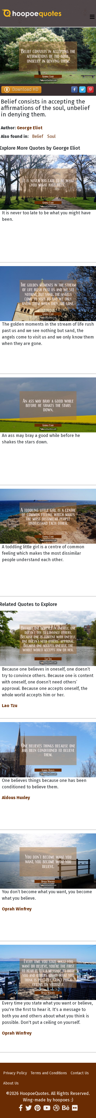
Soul (51, 136)
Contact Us (80, 1073)
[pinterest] (37, 1108)
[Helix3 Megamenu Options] (92, 17)
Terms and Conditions (49, 1073)
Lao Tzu (9, 705)
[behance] (65, 1108)
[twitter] (28, 1108)
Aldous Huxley (16, 797)
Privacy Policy (15, 1073)
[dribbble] (56, 1108)
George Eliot (29, 127)
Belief (37, 136)
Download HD (25, 89)
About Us (11, 1083)
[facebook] (21, 1108)
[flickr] (75, 1108)
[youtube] (46, 1108)
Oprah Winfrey (16, 908)
